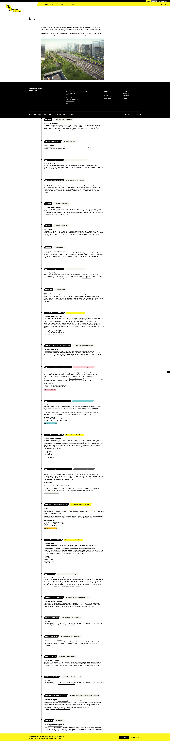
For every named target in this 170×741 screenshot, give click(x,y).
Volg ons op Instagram (131, 114)
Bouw (46, 4)
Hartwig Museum (49, 300)
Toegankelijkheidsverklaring (61, 114)
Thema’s (54, 4)
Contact (73, 4)
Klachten (106, 92)
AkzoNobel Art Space (52, 166)
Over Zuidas (64, 4)
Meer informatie (86, 278)
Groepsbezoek (107, 97)
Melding (106, 95)
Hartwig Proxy (80, 586)
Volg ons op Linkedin (137, 114)
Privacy (44, 114)
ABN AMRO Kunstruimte (52, 186)
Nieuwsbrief (126, 93)
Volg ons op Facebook (128, 114)
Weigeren (134, 737)
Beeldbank (125, 99)
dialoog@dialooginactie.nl (53, 709)
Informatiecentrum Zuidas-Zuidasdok (85, 444)
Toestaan (123, 737)
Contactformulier (70, 101)
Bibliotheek (126, 97)
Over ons (71, 114)
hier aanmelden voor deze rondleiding (83, 325)
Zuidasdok (154, 1)
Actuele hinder (126, 90)
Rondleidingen (107, 99)
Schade (105, 93)
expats (70, 211)
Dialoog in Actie (62, 701)
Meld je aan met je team (93, 662)
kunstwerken (82, 166)
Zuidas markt (49, 147)
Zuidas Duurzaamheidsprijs (55, 726)
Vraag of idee (107, 90)
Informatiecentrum (162, 1)
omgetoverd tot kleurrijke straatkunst (85, 254)
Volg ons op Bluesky (140, 114)
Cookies (39, 114)
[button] (163, 4)
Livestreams (126, 95)
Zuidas (148, 1)
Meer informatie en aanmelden (66, 625)
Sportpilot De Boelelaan (75, 379)
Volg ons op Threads (125, 114)
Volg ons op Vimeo (134, 114)
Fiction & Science (83, 212)
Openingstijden (69, 98)
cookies (38, 736)
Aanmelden (63, 331)
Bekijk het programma (61, 214)
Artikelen (125, 92)
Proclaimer (50, 114)
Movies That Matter (49, 214)
